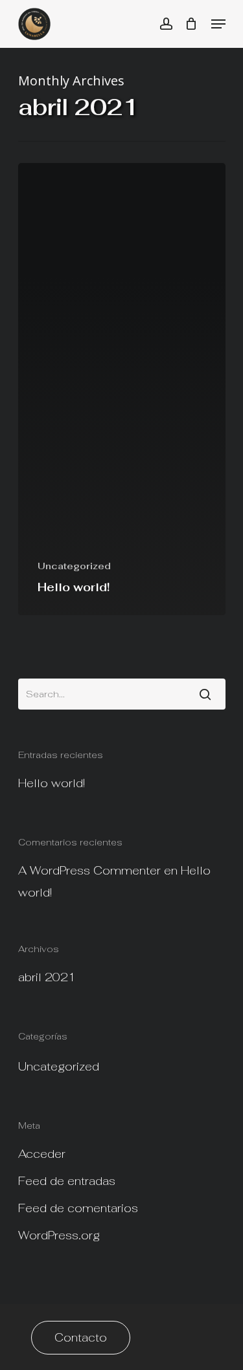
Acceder (41, 1153)
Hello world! (51, 783)
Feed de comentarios (78, 1208)
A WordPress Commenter (89, 870)
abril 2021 (47, 977)
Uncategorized (74, 566)
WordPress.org (59, 1235)
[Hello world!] (122, 389)
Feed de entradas (66, 1180)
